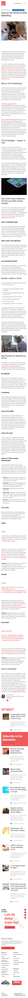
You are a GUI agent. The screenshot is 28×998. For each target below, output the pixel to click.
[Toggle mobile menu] (25, 3)
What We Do (3, 952)
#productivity (4, 589)
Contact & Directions (18, 993)
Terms (20, 995)
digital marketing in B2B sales (14, 119)
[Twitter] (25, 912)
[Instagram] (25, 910)
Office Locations (16, 958)
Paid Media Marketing (5, 958)
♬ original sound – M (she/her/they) (10, 640)
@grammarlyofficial (6, 631)
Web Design (3, 967)
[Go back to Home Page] (12, 911)
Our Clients (15, 970)
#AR (11, 537)
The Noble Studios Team (17, 954)
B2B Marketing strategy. (19, 691)
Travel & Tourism (16, 972)
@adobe (3, 531)
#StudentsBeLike (19, 638)
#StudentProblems (13, 637)
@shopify (3, 583)
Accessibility (16, 995)
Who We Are (15, 952)
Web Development (4, 969)
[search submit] (20, 8)
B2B (14, 974)
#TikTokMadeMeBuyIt (7, 105)
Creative (2, 956)
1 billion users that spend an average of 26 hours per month (13, 69)
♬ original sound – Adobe (8, 541)
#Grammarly (11, 638)
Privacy (23, 995)
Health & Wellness (16, 976)
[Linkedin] (7, 700)
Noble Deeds (15, 960)
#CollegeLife (20, 635)
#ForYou (20, 637)
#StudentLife (13, 635)
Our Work (3, 976)
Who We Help (16, 968)
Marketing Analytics (5, 974)
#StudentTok (4, 637)
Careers (14, 956)
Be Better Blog (16, 964)
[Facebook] (25, 918)
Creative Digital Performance (18, 962)
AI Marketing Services (5, 963)
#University (4, 638)
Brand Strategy (4, 954)
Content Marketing (4, 965)
